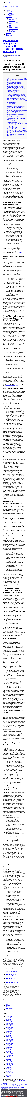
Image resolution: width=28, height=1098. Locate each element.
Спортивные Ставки (12, 91)
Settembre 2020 (9, 1064)
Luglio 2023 (8, 1029)
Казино (9, 108)
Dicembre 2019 (9, 1072)
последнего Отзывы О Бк (13, 122)
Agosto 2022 (9, 1044)
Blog (7, 1004)
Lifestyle (8, 1005)
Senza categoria (15, 55)
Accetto (8, 1096)
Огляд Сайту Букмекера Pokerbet (15, 107)
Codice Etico (9, 1081)
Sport (7, 1009)
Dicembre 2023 (9, 1023)
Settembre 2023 (9, 1027)
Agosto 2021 (9, 1057)
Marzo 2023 (8, 1035)
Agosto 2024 (9, 1016)
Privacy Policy (17, 1080)
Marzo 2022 (8, 1051)
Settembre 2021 (9, 1056)
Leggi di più (3, 1096)
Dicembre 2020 (9, 1063)
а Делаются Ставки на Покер (14, 104)
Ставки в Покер (11, 103)
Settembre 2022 (9, 1043)
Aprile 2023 (8, 1033)
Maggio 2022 (9, 1048)
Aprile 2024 (8, 1017)
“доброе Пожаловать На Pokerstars (15, 114)
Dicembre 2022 (9, 1039)
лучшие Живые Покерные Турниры (16, 95)
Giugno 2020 (9, 1067)
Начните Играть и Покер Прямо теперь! (17, 79)
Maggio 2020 (9, 1068)
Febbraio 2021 (9, 1060)
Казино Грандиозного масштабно (15, 87)
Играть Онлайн (11, 84)
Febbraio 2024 (9, 1020)
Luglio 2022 (8, 1045)
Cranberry (5, 56)
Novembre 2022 (9, 1040)
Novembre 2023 (9, 1024)
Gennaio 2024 (9, 1021)
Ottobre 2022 (9, 1041)
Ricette (7, 1006)
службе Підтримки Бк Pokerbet (14, 83)
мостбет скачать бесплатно (11, 385)
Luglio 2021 (8, 1059)
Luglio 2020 (8, 1065)
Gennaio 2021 (9, 1061)
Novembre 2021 (9, 1055)
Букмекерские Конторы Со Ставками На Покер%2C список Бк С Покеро (13, 46)
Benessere (8, 1002)
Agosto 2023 (9, 1028)
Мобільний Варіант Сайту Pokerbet (16, 94)
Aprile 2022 (8, 1049)
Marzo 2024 (8, 1019)
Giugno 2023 (9, 1031)
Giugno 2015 (9, 1076)
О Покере (9, 115)
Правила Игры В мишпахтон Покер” (16, 99)
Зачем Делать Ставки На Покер (15, 92)
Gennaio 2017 (9, 1073)
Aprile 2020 (8, 1069)
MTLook (5, 1083)
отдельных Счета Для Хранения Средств (17, 78)
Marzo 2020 (8, 1071)
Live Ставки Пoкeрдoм (13, 127)
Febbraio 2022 (9, 1052)
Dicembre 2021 (9, 1053)
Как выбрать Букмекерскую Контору (16, 86)
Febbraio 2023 (9, 1036)
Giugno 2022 (9, 1047)
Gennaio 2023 (9, 1037)
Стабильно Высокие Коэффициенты (16, 106)
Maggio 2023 (9, 1032)
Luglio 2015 (8, 1075)
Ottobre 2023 (9, 1025)
